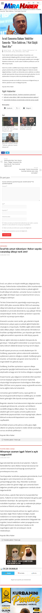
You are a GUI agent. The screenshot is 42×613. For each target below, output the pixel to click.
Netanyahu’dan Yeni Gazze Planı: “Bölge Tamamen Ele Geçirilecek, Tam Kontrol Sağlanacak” (13, 162)
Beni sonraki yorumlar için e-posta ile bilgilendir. (18, 228)
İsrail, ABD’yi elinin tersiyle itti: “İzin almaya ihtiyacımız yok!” (10, 129)
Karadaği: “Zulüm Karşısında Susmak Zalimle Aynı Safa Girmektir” (28, 170)
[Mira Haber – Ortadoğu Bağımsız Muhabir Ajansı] (21, 5)
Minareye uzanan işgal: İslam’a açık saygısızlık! (19, 453)
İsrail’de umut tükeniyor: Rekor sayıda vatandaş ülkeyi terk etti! (21, 250)
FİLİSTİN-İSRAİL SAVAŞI (15, 9)
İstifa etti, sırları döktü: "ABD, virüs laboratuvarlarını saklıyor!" (21, 97)
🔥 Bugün (8, 596)
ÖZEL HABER (25, 51)
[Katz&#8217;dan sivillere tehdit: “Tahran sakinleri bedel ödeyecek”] (10, 137)
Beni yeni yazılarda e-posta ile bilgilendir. (15, 231)
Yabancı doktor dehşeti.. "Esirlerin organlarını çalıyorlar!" (20, 94)
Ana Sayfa (4, 9)
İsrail (30, 305)
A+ (38, 3)
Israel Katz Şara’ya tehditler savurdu (26, 128)
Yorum (4, 186)
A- (29, 3)
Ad (3, 204)
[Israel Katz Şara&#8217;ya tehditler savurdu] (28, 121)
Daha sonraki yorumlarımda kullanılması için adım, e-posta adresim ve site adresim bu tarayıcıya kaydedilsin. (20, 224)
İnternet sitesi (6, 216)
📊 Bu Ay (34, 596)
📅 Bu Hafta (21, 596)
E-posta (5, 210)
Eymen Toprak (7, 50)
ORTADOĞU (19, 51)
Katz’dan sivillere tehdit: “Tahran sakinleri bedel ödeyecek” (10, 145)
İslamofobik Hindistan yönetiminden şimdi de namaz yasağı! (21, 100)
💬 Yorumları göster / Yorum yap (11, 439)
